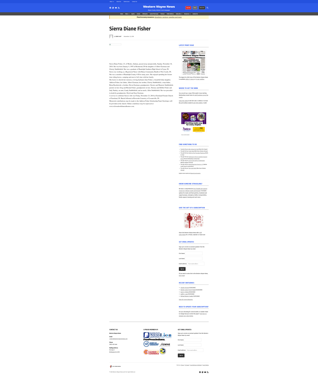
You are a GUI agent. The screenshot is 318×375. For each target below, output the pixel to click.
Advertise (119, 1)
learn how (181, 275)
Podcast (162, 14)
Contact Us (134, 1)
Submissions (127, 1)
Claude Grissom (185, 287)
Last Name (182, 258)
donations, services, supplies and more (168, 17)
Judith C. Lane (184, 294)
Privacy (182, 365)
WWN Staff (118, 36)
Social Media (206, 365)
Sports (133, 14)
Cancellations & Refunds (196, 365)
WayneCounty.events (195, 173)
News (126, 14)
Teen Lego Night (192, 168)
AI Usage (187, 365)
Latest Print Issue (154, 14)
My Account (202, 7)
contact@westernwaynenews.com (118, 339)
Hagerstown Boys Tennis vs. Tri (195, 164)
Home (121, 14)
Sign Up (182, 269)
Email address (183, 264)
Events (138, 14)
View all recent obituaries (186, 299)
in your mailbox (200, 79)
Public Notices (170, 14)
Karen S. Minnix (185, 292)
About (111, 1)
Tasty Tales (191, 151)
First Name (182, 253)
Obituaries (145, 14)
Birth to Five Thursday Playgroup (197, 153)
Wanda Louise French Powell (188, 290)
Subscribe (188, 7)
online (187, 79)
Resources (186, 14)
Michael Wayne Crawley (187, 296)
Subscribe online (183, 101)
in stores (191, 79)
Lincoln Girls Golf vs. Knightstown (196, 160)
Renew (195, 7)
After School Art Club (193, 149)
